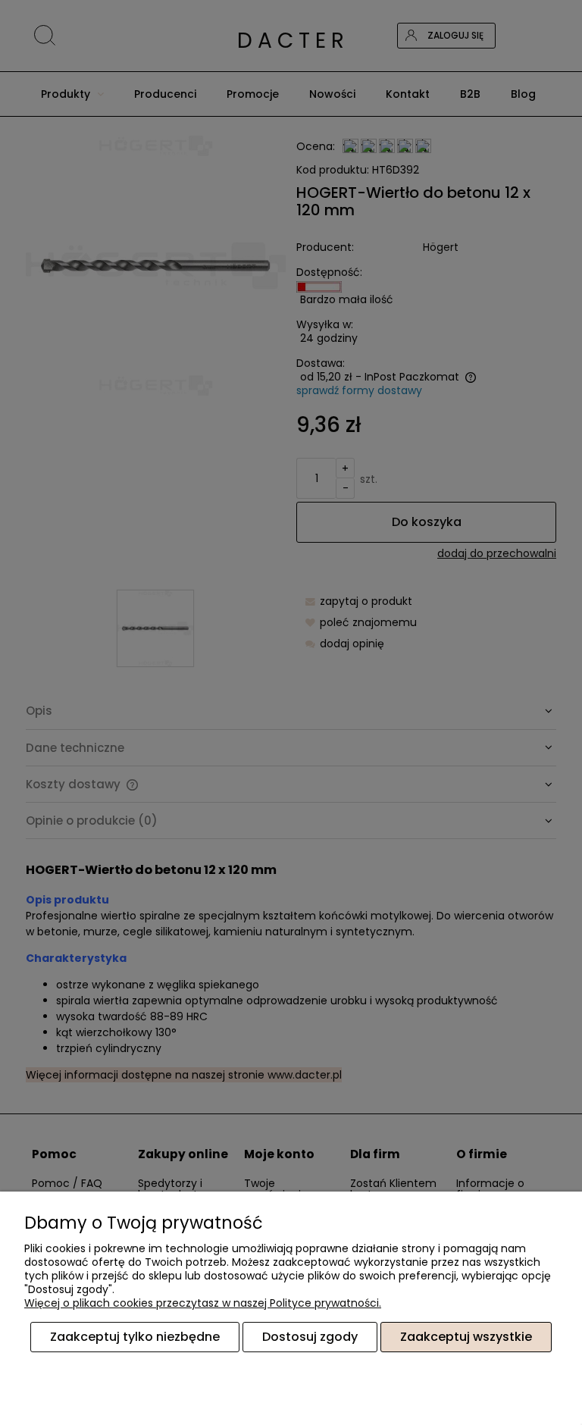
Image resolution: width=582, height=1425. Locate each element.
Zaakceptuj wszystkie (466, 1336)
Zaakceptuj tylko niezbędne (135, 1336)
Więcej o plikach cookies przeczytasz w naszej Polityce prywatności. (202, 1303)
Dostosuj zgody (310, 1336)
